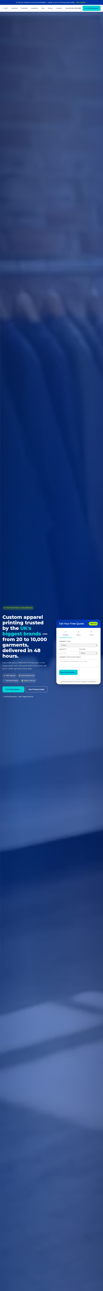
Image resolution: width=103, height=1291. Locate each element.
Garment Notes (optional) (70, 657)
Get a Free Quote (91, 8)
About (50, 8)
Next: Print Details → (68, 672)
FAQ (43, 8)
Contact (59, 8)
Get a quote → (81, 2)
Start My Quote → (13, 689)
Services (15, 8)
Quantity (63, 649)
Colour (82, 649)
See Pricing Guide (36, 689)
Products (24, 8)
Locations (34, 8)
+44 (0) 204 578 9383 (73, 8)
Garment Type (65, 641)
